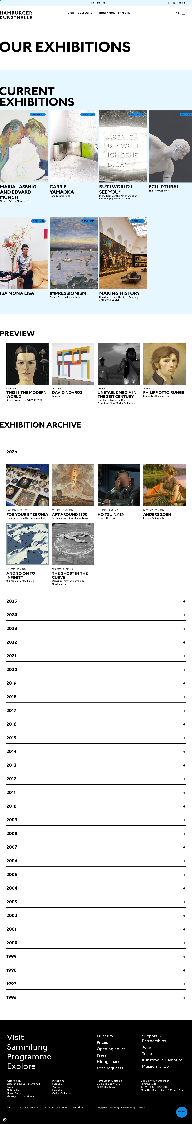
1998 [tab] (11, 970)
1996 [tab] (11, 997)
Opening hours (111, 1048)
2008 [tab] (11, 833)
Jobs (146, 1047)
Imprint (11, 1107)
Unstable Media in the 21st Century (117, 394)
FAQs (10, 1087)
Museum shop (155, 1066)
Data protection (29, 1107)
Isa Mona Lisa (17, 293)
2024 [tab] (11, 615)
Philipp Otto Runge (163, 392)
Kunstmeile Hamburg (162, 1060)
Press (102, 1055)
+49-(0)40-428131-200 (155, 1087)
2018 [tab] (11, 697)
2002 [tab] (11, 915)
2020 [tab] (11, 669)
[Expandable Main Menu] (183, 13)
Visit (71, 13)
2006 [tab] (11, 861)
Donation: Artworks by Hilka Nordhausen (68, 582)
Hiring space (108, 1061)
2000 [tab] (11, 943)
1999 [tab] (11, 956)
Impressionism (68, 293)
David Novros (67, 392)
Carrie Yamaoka (62, 189)
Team (147, 1053)
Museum (105, 1036)
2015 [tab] (11, 738)
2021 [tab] (11, 656)
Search (177, 13)
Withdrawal (79, 1107)
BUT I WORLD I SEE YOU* (115, 189)
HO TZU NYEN (111, 514)
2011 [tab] (11, 792)
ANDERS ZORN (157, 514)
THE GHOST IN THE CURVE (70, 575)
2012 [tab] (11, 779)
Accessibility (14, 1080)
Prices (102, 1042)
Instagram (58, 1080)
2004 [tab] (12, 888)
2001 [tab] (11, 929)
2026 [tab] (11, 452)
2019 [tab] (11, 683)
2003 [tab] (11, 902)
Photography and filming (21, 1096)
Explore (124, 13)
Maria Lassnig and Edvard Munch (18, 192)
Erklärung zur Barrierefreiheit (23, 1083)
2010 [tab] (11, 806)
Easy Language (168, 3)
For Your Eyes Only (27, 514)
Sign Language (174, 3)
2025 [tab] (11, 601)
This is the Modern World (26, 394)
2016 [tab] (11, 724)
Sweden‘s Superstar (154, 518)
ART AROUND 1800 (69, 514)
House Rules (14, 1093)
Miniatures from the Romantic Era (25, 518)
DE (180, 3)
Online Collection (62, 1093)
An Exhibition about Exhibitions (70, 518)
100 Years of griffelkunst (20, 581)
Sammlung (27, 1047)
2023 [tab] (11, 628)
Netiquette (13, 1090)
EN (183, 3)
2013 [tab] (11, 765)
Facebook (57, 1083)
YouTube (57, 1087)
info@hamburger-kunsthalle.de (155, 1082)
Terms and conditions (55, 1107)
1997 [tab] (11, 984)
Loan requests (110, 1068)
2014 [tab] (11, 751)
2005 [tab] (11, 874)
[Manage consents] (4, 1119)
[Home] (17, 15)
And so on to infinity (20, 575)
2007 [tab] (11, 847)
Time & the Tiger (107, 518)
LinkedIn (57, 1090)
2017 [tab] (11, 710)
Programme (106, 13)
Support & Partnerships (154, 1038)
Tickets (180, 1112)
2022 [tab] (11, 642)
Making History (119, 293)
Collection (86, 13)
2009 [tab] (11, 820)
